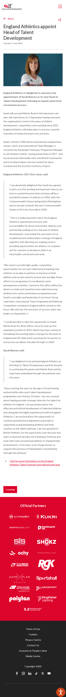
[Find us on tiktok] (36, 673)
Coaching (10, 489)
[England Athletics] (11, 6)
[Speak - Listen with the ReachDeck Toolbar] (60, 692)
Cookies (33, 634)
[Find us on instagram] (23, 673)
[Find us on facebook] (17, 673)
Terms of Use (33, 628)
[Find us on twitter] (42, 673)
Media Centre (33, 656)
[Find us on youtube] (49, 673)
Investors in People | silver (33, 650)
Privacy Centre (33, 639)
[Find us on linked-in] (29, 673)
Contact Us (33, 645)
